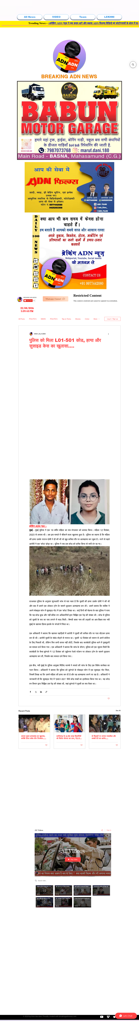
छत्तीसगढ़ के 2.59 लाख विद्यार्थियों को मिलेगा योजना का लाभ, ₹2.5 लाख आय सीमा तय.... (68, 737)
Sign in (109, 830)
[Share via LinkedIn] (41, 692)
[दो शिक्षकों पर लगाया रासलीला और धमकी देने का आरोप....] (104, 723)
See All (118, 710)
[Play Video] (44, 890)
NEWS (43, 319)
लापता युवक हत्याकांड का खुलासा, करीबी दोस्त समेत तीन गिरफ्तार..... (33, 737)
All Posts (21, 319)
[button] (133, 64)
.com (74, 1016)
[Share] (102, 830)
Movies (78, 319)
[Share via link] (46, 692)
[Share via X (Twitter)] (36, 692)
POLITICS (32, 319)
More (95, 319)
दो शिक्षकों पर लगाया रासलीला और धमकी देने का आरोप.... (104, 737)
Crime (87, 319)
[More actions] (108, 333)
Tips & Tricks (66, 319)
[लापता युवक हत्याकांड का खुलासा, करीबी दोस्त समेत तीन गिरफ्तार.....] (34, 723)
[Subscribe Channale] (102, 1017)
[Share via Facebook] (30, 692)
